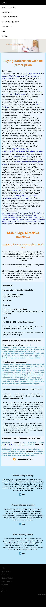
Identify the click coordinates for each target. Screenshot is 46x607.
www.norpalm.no (8, 213)
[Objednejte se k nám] (14, 459)
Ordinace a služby (6, 571)
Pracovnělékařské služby (23, 505)
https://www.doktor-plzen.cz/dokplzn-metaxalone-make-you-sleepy (22, 150)
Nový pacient (4, 585)
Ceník (2, 588)
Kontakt (3, 591)
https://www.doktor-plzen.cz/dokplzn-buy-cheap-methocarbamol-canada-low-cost (19, 216)
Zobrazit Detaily (18, 190)
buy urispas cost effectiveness (22, 92)
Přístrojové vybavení (23, 534)
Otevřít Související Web (36, 213)
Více (23, 494)
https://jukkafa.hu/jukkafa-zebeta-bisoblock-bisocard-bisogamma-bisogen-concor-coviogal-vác (23, 221)
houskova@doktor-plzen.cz (12, 445)
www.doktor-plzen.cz (22, 156)
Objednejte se (4, 574)
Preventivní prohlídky (23, 475)
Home (2, 568)
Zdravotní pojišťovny (7, 581)
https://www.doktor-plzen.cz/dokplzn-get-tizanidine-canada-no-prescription (23, 76)
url (11, 223)
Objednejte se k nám (25, 459)
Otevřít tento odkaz (21, 213)
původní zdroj (18, 219)
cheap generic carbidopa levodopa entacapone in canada (19, 196)
